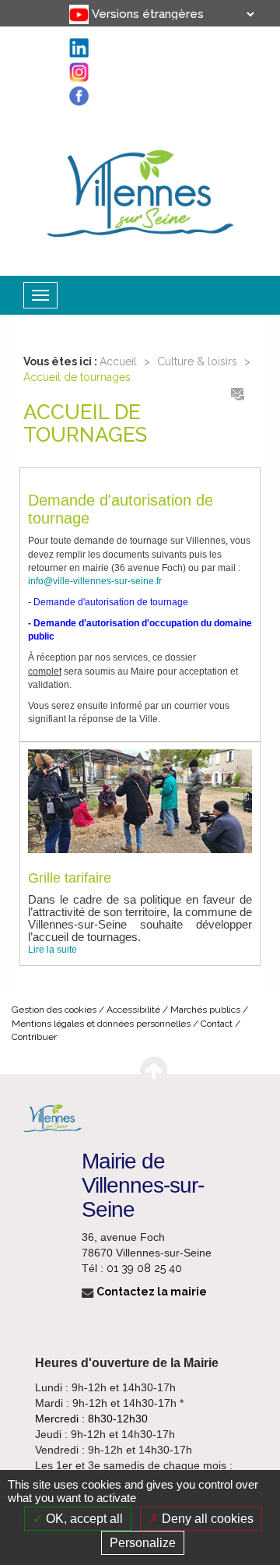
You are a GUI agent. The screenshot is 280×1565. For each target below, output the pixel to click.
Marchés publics (205, 1009)
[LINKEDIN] (65, 24)
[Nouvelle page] (65, 8)
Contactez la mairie (150, 1291)
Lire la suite (52, 949)
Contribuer (34, 1036)
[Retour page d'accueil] (140, 190)
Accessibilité (133, 1009)
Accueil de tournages (77, 377)
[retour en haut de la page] (153, 1067)
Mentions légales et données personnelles (101, 1023)
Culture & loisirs (197, 361)
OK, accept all (83, 1518)
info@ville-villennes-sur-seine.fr (95, 581)
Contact (217, 1023)
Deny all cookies (206, 1518)
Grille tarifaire (69, 878)
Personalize (143, 1542)
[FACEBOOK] (65, 58)
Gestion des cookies (54, 1009)
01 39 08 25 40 (144, 1268)
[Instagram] (65, 41)
